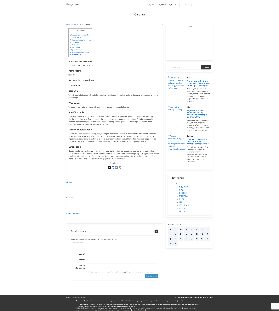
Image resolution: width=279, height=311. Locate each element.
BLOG (178, 183)
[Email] (116, 167)
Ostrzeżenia (75, 55)
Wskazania (75, 47)
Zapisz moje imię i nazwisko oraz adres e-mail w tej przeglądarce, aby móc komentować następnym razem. (122, 272)
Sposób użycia (76, 50)
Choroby (190, 107)
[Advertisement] (189, 43)
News (189, 78)
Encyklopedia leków (200, 297)
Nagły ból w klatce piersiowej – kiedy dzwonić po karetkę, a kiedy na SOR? (197, 113)
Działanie (74, 45)
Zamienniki (75, 42)
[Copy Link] (120, 167)
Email (82, 260)
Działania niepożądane (79, 52)
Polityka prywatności (78, 297)
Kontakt (68, 297)
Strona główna (72, 25)
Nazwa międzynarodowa (80, 40)
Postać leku (75, 37)
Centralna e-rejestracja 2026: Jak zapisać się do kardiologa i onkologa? (198, 83)
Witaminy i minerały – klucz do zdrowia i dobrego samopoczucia (198, 141)
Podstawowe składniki (79, 35)
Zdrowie (190, 136)
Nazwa (81, 254)
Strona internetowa (80, 266)
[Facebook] (113, 167)
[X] (109, 167)
